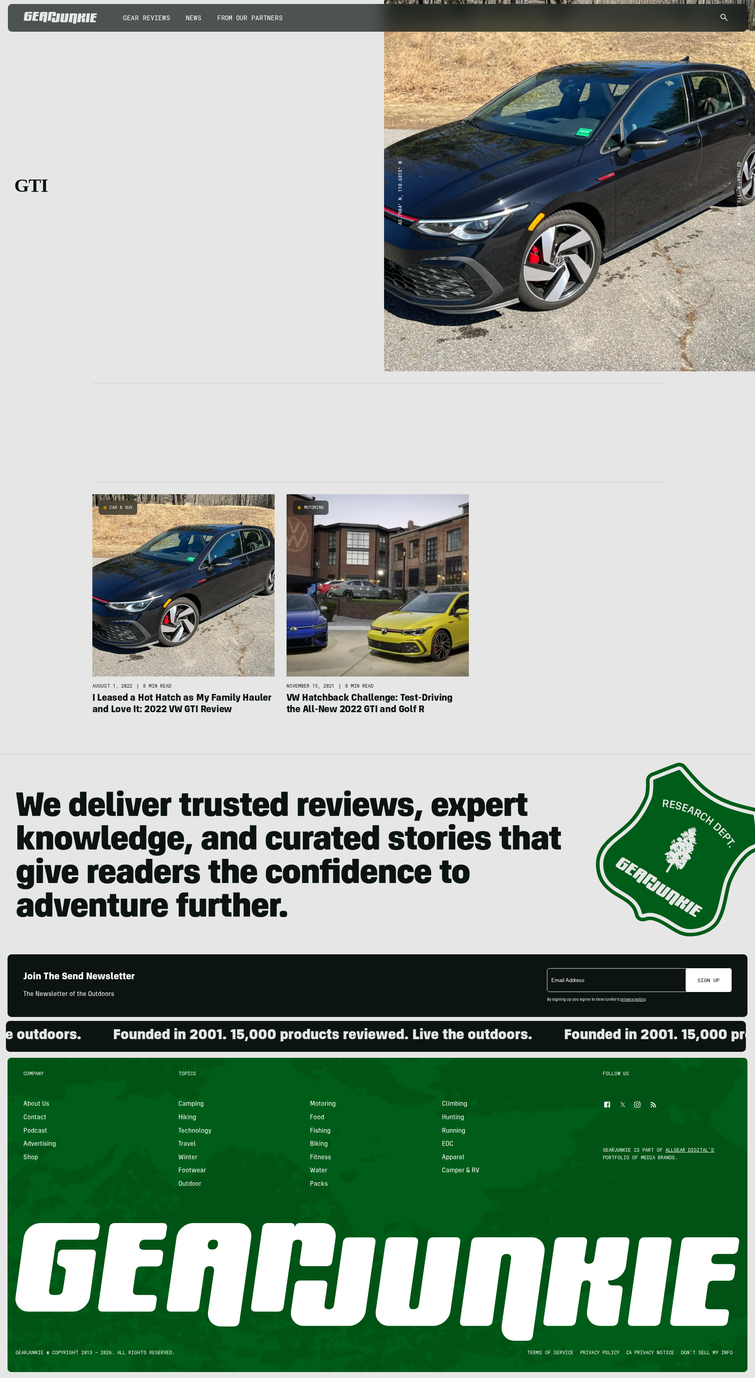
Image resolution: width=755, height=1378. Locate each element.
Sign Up (709, 980)
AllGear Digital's (689, 1150)
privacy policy (632, 1000)
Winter (187, 1157)
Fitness (320, 1157)
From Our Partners (250, 17)
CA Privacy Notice (650, 1352)
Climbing (454, 1104)
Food (317, 1117)
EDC (447, 1144)
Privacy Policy (599, 1352)
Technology (195, 1131)
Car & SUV (121, 507)
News (193, 17)
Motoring (314, 507)
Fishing (320, 1131)
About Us (36, 1104)
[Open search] (724, 18)
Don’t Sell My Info (707, 1352)
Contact (34, 1117)
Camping (191, 1104)
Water (318, 1171)
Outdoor (189, 1184)
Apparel (453, 1157)
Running (453, 1131)
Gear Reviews (146, 17)
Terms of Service (550, 1352)
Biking (319, 1144)
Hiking (187, 1117)
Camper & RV (461, 1171)
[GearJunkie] (60, 18)
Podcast (35, 1131)
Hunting (453, 1117)
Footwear (192, 1171)
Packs (319, 1184)
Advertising (39, 1144)
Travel (187, 1144)
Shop (30, 1157)
